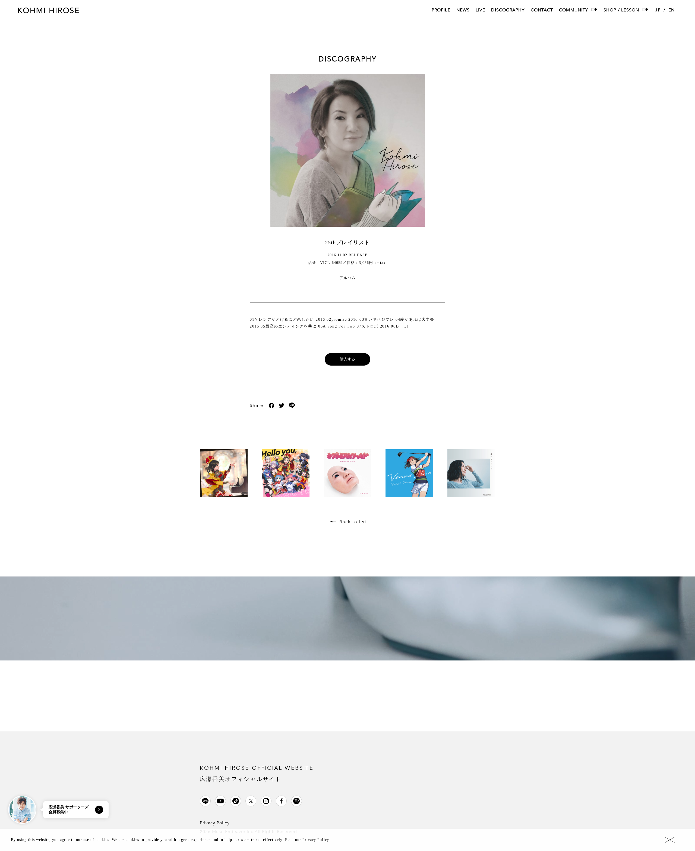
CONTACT (542, 10)
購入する (347, 359)
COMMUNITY (573, 10)
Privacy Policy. (215, 823)
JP (657, 10)
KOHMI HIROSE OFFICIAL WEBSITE (257, 773)
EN (671, 10)
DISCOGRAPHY (508, 10)
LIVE (480, 10)
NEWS (463, 10)
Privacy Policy (315, 840)
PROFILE (441, 10)
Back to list (353, 522)
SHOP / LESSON (621, 10)
